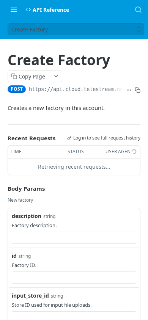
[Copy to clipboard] (137, 89)
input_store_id (30, 295)
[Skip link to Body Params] (2, 188)
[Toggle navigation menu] (14, 9)
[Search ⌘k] (138, 9)
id (14, 255)
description (26, 216)
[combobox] (74, 238)
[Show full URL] (129, 89)
